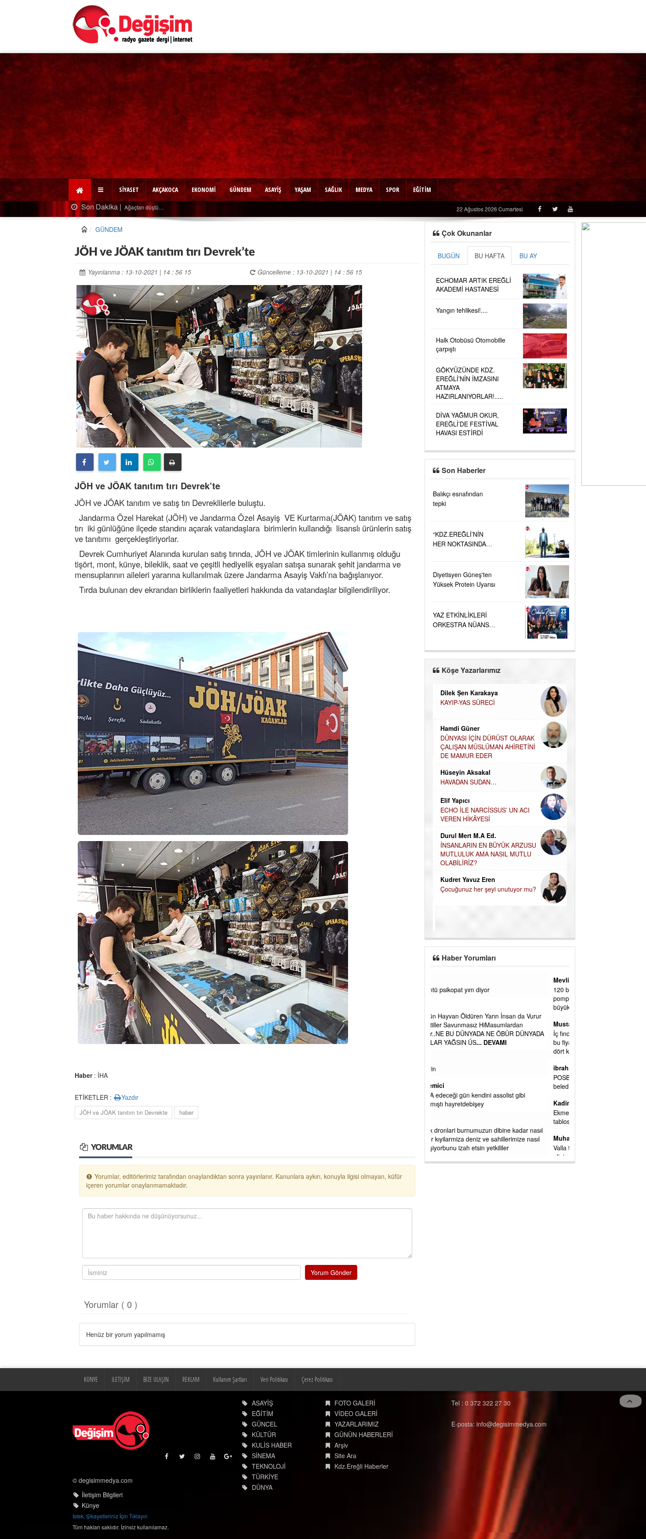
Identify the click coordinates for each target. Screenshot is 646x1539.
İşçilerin (446, 1068)
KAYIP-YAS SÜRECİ (465, 702)
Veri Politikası (274, 1379)
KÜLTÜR (264, 1434)
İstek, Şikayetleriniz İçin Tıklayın (110, 1516)
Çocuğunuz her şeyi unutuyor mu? (486, 889)
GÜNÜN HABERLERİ (363, 1434)
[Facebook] (539, 209)
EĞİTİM (422, 189)
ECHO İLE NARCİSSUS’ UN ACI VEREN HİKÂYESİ (482, 814)
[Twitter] (555, 209)
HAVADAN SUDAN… (466, 781)
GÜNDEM (240, 189)
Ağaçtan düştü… (143, 207)
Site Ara (345, 1455)
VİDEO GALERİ (355, 1413)
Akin (443, 979)
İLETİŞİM (121, 1379)
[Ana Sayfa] (133, 24)
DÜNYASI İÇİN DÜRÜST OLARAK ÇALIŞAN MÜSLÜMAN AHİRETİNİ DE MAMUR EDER (485, 746)
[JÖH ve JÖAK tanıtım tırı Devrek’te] (219, 365)
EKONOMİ (204, 189)
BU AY (528, 255)
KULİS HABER (272, 1445)
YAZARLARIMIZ (356, 1424)
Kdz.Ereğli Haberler (361, 1466)
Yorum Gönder (331, 1272)
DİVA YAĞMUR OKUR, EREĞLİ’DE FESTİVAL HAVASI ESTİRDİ (467, 424)
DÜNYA (262, 1487)
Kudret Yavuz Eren (465, 879)
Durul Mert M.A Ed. (466, 835)
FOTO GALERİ (354, 1402)
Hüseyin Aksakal (463, 772)
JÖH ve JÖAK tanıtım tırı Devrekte (123, 1112)
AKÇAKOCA (165, 189)
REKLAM (191, 1379)
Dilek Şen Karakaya (467, 692)
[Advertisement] (323, 114)
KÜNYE (91, 1379)
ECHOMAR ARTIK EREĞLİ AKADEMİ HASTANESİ (473, 284)
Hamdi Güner (457, 728)
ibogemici (450, 1085)
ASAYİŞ (273, 189)
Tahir (443, 1120)
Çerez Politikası (317, 1379)
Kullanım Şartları (230, 1379)
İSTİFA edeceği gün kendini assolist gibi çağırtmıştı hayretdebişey (491, 1099)
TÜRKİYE (265, 1476)
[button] (102, 190)
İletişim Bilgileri (102, 1494)
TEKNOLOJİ (269, 1466)
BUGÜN (449, 255)
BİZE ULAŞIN (156, 1379)
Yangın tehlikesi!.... (462, 310)
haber (186, 1112)
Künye (90, 1505)
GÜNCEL (264, 1424)
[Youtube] (570, 209)
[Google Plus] (228, 1458)
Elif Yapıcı (453, 800)
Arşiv (341, 1445)
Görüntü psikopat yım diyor (473, 989)
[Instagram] (198, 1458)
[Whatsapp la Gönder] (152, 462)
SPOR (392, 189)
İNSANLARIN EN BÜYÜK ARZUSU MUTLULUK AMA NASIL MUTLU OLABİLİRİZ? (486, 854)
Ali (440, 1006)
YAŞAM (303, 189)
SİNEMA (263, 1455)
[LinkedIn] (129, 462)
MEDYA (364, 189)
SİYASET (129, 189)
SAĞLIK (333, 189)
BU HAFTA (489, 255)
